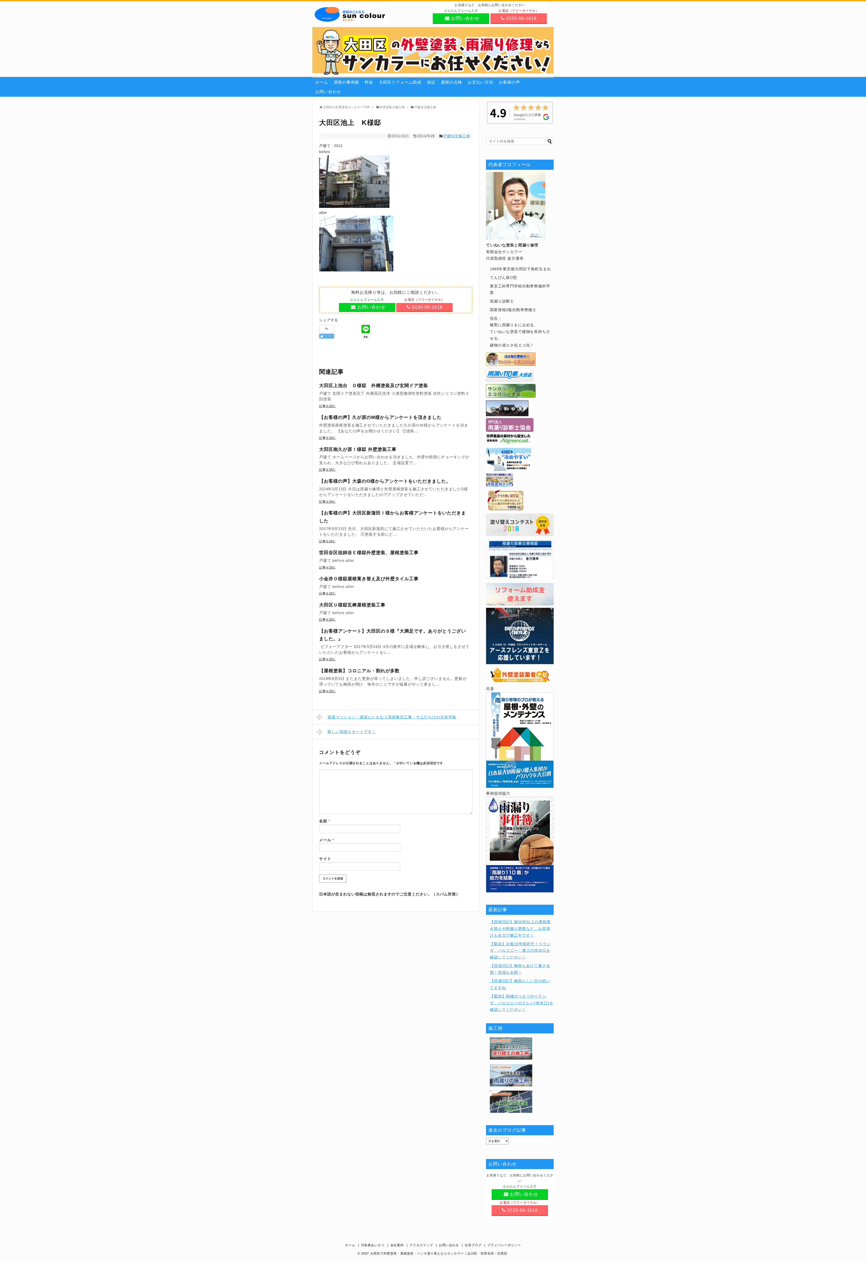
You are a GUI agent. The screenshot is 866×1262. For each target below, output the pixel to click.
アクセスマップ (421, 1245)
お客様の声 (509, 82)
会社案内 (397, 1245)
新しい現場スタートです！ (351, 732)
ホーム (321, 82)
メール (326, 840)
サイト (325, 859)
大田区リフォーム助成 (400, 82)
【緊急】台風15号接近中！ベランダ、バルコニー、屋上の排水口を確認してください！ (520, 951)
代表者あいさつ (373, 1245)
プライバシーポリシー (504, 1245)
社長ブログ (473, 1245)
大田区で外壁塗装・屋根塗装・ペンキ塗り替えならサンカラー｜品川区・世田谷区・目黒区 (438, 1253)
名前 (324, 821)
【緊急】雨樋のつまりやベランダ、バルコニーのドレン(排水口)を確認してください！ (521, 1003)
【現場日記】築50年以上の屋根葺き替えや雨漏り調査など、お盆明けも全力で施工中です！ (520, 929)
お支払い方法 (480, 82)
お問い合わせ (328, 91)
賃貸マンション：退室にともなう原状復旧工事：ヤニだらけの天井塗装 (391, 717)
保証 (431, 82)
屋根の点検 (451, 82)
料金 (369, 82)
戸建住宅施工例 (456, 136)
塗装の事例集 (346, 82)
